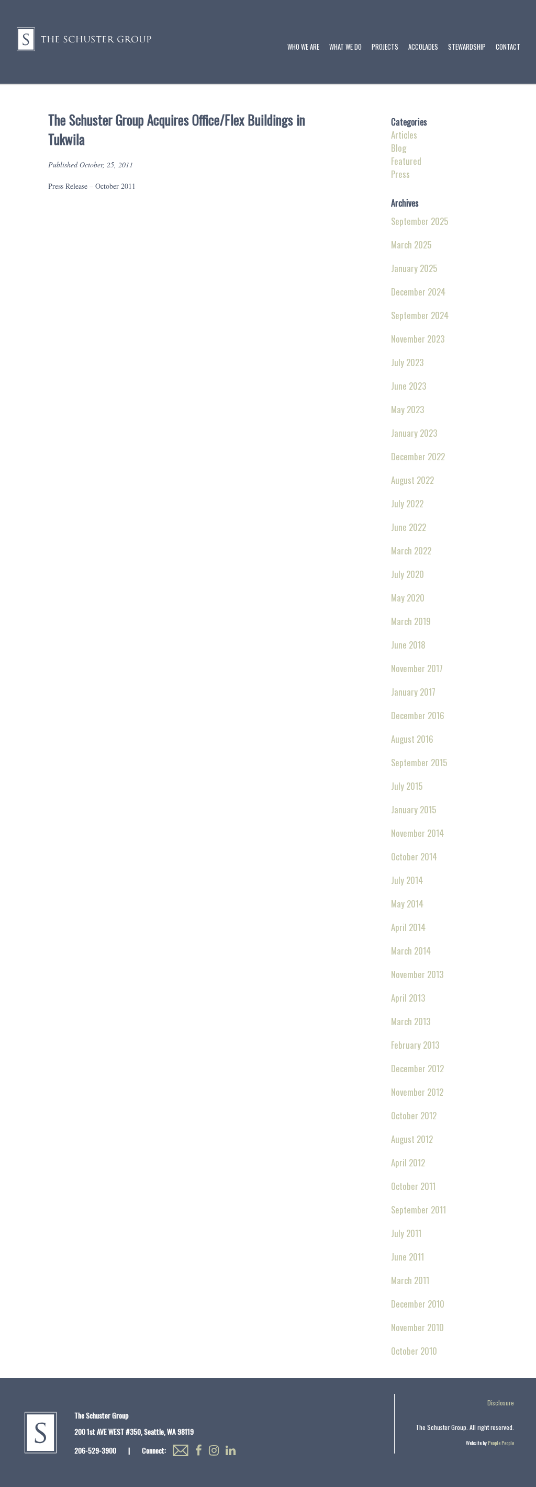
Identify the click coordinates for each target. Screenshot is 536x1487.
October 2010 (414, 1350)
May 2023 (407, 409)
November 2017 (417, 668)
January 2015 (413, 809)
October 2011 (413, 1186)
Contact (508, 47)
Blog (398, 147)
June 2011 (407, 1256)
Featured (406, 160)
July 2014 (407, 880)
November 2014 (417, 832)
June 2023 (408, 385)
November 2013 (417, 974)
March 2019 (411, 621)
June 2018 (408, 644)
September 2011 (418, 1209)
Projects (385, 47)
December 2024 (418, 291)
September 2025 (419, 221)
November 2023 (417, 338)
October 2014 (414, 856)
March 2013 (410, 1021)
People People (501, 1443)
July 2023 (407, 362)
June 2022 (408, 526)
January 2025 (414, 268)
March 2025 (411, 244)
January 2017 (413, 691)
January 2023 (414, 432)
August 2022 (412, 479)
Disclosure (500, 1402)
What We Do (345, 47)
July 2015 (406, 785)
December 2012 (417, 1068)
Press (400, 173)
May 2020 (408, 597)
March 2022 (411, 550)
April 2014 (408, 927)
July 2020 (407, 574)
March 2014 (411, 950)
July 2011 (406, 1233)
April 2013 (408, 997)
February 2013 (415, 1044)
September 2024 (420, 315)
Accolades (423, 47)
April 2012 (408, 1162)
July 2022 (407, 503)
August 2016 (412, 738)
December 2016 (417, 715)
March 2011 (410, 1280)
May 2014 (407, 903)
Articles (404, 134)
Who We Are (303, 47)
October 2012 (414, 1115)
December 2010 (417, 1303)
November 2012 (417, 1091)
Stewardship (467, 47)
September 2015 (419, 762)
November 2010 (417, 1327)
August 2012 (412, 1138)
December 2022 (418, 456)
